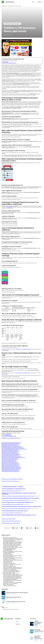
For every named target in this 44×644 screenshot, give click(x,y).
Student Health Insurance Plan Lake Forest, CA (11, 523)
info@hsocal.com (8, 435)
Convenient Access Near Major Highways (11, 570)
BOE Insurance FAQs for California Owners (11, 573)
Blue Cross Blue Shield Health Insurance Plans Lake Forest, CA (14, 449)
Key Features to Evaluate (8, 565)
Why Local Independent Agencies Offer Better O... (13, 567)
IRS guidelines (9, 207)
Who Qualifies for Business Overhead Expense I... (12, 541)
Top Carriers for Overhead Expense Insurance (11, 564)
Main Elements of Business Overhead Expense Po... (13, 539)
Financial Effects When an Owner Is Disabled (11, 543)
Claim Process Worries (7, 562)
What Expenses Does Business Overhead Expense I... (13, 547)
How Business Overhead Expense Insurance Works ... (13, 538)
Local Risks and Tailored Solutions (10, 569)
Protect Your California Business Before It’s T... (12, 571)
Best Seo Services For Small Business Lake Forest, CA (12, 479)
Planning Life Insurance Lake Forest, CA (10, 461)
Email (38, 527)
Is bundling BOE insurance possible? (10, 579)
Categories (39, 1)
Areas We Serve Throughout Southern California (12, 568)
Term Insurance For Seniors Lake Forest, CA (10, 455)
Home (33, 1)
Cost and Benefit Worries (8, 561)
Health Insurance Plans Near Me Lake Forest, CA (11, 442)
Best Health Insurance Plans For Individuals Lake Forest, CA (13, 457)
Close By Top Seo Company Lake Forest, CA (10, 481)
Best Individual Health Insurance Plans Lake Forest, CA (13, 447)
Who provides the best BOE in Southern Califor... (12, 582)
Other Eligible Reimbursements (9, 549)
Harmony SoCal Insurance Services (9, 62)
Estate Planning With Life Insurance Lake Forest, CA (12, 446)
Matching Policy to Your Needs (9, 563)
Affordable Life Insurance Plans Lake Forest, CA (11, 438)
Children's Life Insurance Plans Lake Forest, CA (11, 464)
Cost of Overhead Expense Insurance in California (12, 555)
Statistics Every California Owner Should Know (12, 545)
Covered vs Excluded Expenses (9, 540)
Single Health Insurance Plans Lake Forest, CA (11, 443)
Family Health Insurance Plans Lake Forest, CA (11, 445)
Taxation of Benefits (7, 553)
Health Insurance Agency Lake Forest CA (12, 23)
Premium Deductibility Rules (8, 552)
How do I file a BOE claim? (8, 581)
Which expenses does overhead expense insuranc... (13, 575)
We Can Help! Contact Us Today (9, 572)
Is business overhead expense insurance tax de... (12, 576)
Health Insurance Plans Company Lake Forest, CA (11, 456)
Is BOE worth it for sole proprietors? (10, 583)
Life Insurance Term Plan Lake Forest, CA (10, 452)
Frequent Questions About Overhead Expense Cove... (13, 560)
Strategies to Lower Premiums (9, 558)
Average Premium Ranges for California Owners (12, 557)
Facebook (16, 527)
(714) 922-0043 (5, 61)
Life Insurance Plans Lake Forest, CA (9, 460)
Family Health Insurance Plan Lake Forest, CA (11, 466)
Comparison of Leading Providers (9, 566)
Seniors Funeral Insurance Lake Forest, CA (10, 450)
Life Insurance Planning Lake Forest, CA (10, 459)
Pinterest (30, 527)
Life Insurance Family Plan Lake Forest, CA (10, 444)
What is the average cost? (8, 584)
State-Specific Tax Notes (8, 554)
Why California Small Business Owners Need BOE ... (12, 542)
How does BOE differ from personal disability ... (12, 577)
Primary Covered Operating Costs (9, 548)
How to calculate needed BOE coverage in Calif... (12, 578)
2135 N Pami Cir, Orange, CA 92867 (23, 349)
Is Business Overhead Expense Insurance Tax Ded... (13, 551)
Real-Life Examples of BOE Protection (10, 546)
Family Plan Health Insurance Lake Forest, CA (11, 469)
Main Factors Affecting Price (8, 556)
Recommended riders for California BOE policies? (12, 580)
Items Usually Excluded (7, 550)
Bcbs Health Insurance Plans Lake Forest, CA (11, 451)
